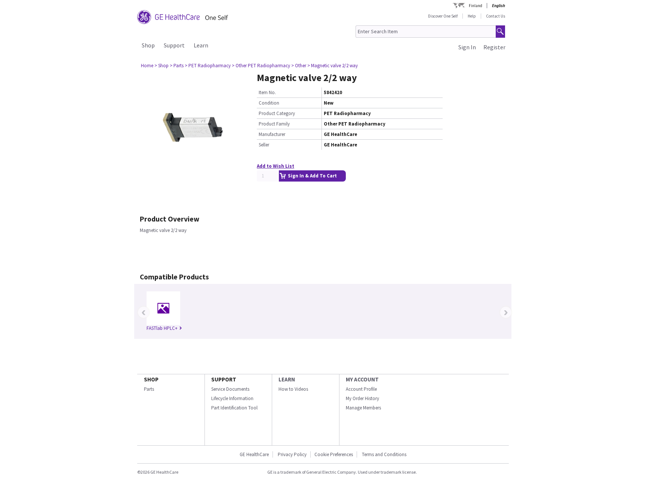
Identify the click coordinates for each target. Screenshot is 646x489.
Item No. (267, 92)
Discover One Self (443, 16)
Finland (475, 5)
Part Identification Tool (234, 408)
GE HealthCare (254, 454)
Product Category (277, 113)
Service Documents (230, 389)
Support (174, 45)
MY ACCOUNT (362, 379)
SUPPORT (223, 379)
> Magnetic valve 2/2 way (332, 65)
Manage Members (363, 408)
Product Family (274, 124)
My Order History (362, 398)
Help (472, 16)
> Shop (161, 65)
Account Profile (361, 389)
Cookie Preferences (333, 454)
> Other (298, 65)
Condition (269, 103)
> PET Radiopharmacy (208, 65)
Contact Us (495, 16)
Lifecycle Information (232, 398)
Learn (201, 45)
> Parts (177, 65)
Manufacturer (272, 134)
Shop (148, 45)
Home (147, 65)
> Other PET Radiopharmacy (261, 65)
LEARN (287, 379)
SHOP (151, 379)
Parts (149, 389)
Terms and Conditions (384, 454)
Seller (264, 145)
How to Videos (293, 389)
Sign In (467, 47)
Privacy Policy (292, 454)
